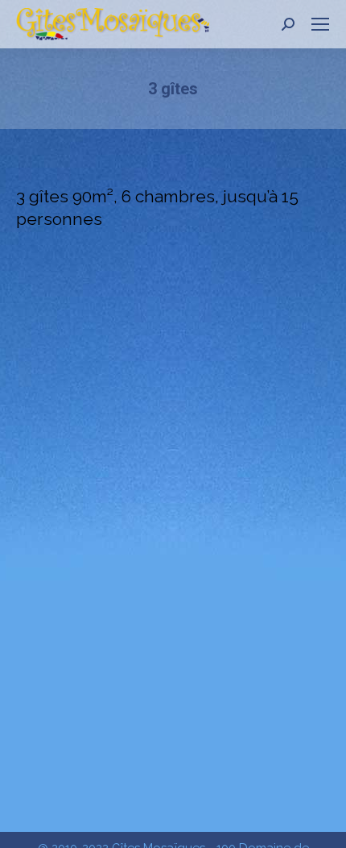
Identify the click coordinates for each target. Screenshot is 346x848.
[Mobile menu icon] (320, 24)
